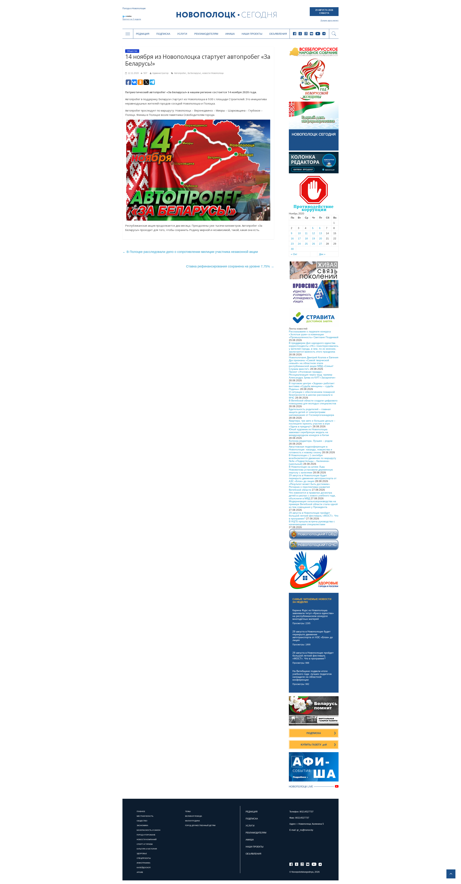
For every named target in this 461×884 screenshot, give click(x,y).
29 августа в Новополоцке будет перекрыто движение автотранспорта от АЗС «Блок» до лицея (312, 478)
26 (313, 243)
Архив (140, 872)
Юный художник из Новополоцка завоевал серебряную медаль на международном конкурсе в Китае (309, 432)
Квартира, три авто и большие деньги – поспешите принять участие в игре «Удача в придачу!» (312, 423)
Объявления (278, 33)
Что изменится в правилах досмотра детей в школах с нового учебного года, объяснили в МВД (312, 495)
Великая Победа (193, 816)
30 (292, 248)
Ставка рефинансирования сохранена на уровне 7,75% (230, 266)
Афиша (230, 33)
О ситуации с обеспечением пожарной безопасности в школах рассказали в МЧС (312, 394)
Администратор (160, 73)
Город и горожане (146, 835)
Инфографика (143, 863)
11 (306, 233)
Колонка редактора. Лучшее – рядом (310, 440)
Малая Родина (192, 821)
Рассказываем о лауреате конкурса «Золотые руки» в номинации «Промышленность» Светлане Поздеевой (313, 334)
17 (299, 238)
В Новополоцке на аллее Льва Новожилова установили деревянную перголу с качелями (311, 469)
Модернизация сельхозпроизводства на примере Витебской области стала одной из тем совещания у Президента (313, 504)
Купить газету (314, 744)
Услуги (182, 33)
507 (145, 73)
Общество (132, 51)
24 (299, 243)
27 (320, 243)
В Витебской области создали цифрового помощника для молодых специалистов (313, 402)
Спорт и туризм (145, 844)
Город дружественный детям (200, 825)
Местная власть (145, 816)
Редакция (142, 33)
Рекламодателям (206, 33)
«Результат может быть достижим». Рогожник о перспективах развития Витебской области (309, 487)
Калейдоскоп (144, 868)
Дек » (322, 254)
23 (292, 243)
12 (313, 233)
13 (320, 233)
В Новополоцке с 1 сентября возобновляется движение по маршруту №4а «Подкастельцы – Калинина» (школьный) (312, 459)
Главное (141, 811)
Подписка (163, 33)
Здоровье (142, 854)
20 (320, 238)
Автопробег (180, 73)
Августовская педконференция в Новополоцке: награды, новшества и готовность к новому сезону (310, 449)
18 (306, 238)
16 (292, 238)
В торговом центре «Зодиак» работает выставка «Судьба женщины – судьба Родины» (311, 386)
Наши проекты (252, 33)
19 (313, 238)
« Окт (294, 254)
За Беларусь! (194, 73)
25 (306, 243)
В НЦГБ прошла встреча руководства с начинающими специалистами (312, 523)
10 (299, 233)
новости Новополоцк (212, 73)
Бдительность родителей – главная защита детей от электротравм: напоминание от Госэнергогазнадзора (311, 412)
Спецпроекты (144, 858)
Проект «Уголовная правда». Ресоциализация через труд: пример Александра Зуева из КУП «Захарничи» (312, 374)
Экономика (142, 825)
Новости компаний (146, 839)
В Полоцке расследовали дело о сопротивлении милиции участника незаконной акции (190, 252)
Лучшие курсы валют (330, 20)
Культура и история (147, 849)
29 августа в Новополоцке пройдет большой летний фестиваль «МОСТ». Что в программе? (313, 515)
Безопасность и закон (148, 830)
